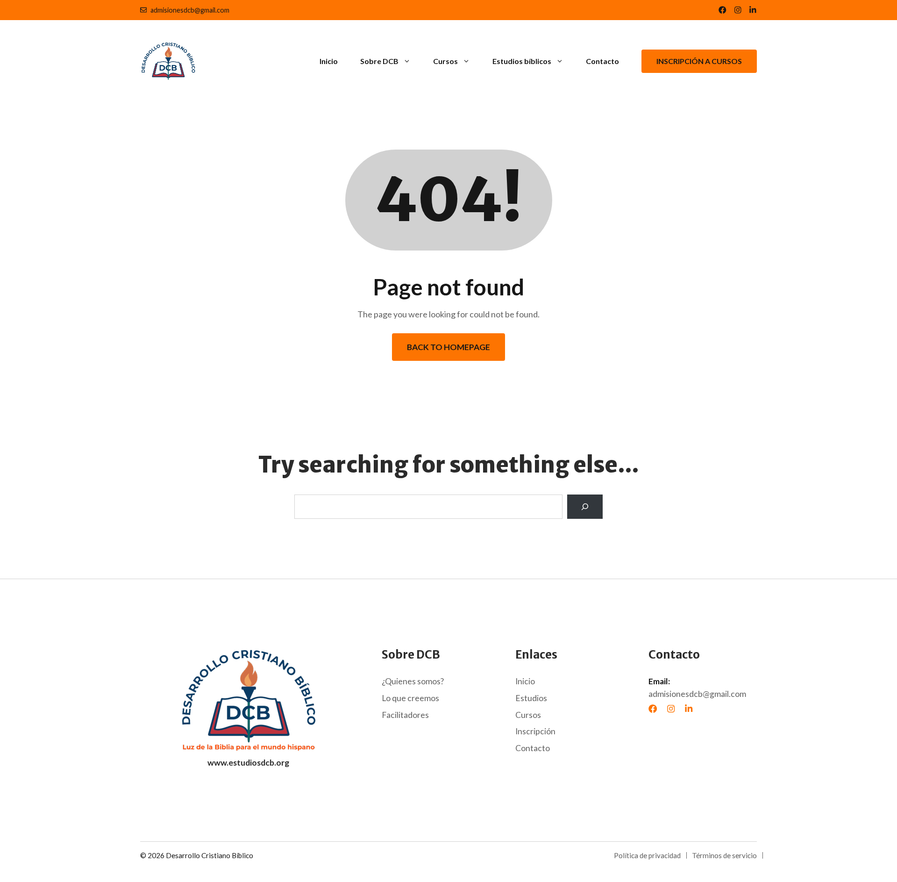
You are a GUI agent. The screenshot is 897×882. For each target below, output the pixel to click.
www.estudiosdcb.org (248, 762)
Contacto (602, 61)
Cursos (445, 61)
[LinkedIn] (688, 708)
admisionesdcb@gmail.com (189, 10)
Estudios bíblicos (521, 61)
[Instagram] (671, 708)
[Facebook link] (722, 10)
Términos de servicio (724, 855)
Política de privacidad (647, 855)
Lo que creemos (410, 698)
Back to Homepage (448, 347)
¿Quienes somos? (413, 681)
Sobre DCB (379, 61)
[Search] (585, 507)
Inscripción (535, 731)
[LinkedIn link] (738, 10)
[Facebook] (652, 708)
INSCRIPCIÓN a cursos (699, 61)
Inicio (329, 61)
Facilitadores (405, 715)
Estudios (531, 698)
